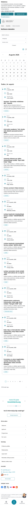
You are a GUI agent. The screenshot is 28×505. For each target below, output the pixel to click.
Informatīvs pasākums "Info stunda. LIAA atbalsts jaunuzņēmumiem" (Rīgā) (14, 130)
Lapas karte (4, 453)
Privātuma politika (6, 446)
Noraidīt (7, 14)
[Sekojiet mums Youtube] (14, 487)
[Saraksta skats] (26, 49)
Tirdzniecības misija (8, 311)
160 (20, 381)
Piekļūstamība (5, 450)
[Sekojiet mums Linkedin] (5, 487)
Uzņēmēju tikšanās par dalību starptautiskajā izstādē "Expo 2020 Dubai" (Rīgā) (14, 160)
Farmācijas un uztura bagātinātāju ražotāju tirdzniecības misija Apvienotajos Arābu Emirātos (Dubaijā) (14, 361)
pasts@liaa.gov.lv (6, 470)
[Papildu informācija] (7, 474)
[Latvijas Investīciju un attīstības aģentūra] (13, 23)
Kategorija (4, 38)
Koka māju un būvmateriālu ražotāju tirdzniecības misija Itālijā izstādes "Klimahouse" (14, 331)
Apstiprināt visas (20, 14)
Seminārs (6, 110)
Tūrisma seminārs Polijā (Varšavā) (14, 188)
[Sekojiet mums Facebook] (2, 487)
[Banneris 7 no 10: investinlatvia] (14, 401)
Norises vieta (5, 42)
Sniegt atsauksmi (14, 415)
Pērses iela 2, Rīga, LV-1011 (9, 472)
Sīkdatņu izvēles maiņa (7, 461)
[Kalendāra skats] (23, 49)
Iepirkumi (4, 429)
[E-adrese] (3, 475)
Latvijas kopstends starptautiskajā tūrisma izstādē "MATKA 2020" (14, 244)
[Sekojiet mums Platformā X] (8, 487)
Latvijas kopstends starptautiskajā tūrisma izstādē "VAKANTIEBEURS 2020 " (14, 215)
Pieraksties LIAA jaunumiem (8, 457)
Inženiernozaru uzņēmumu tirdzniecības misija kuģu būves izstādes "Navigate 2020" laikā (13, 302)
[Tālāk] (25, 401)
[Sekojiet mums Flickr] (11, 487)
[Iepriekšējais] (3, 401)
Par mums (4, 437)
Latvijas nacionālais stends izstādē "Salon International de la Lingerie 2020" (14, 272)
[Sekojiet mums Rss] (17, 487)
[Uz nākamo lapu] (22, 382)
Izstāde (6, 225)
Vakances (4, 425)
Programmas (5, 433)
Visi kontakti (8, 478)
